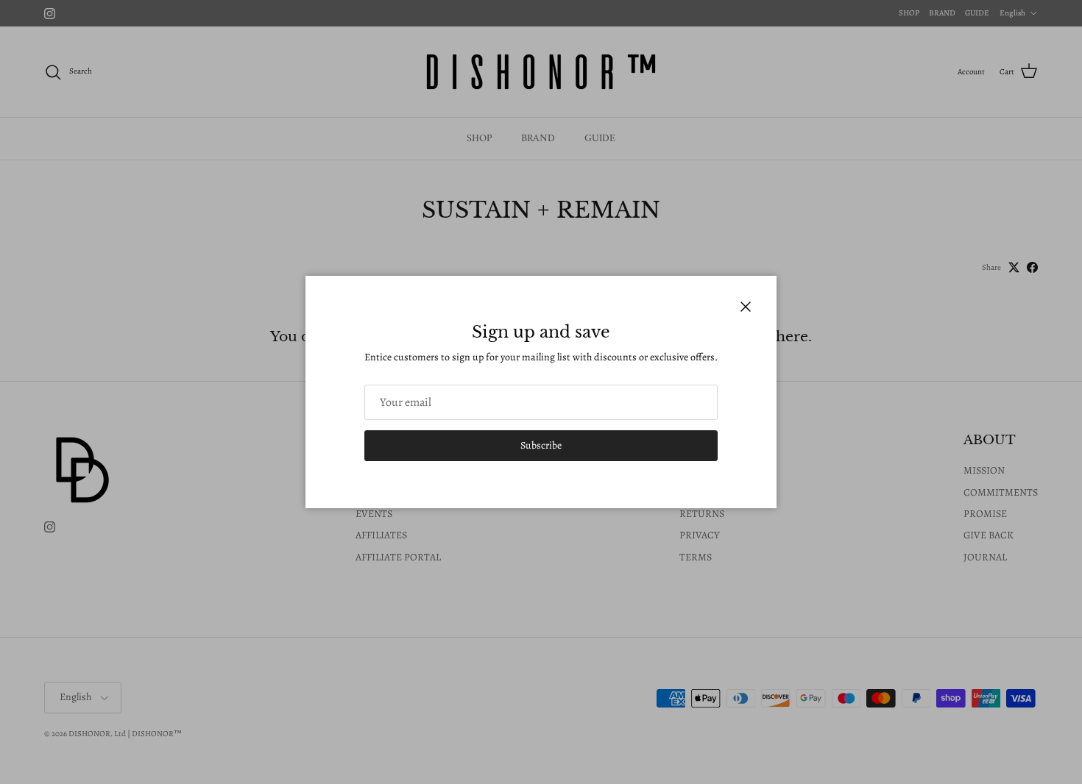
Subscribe (541, 445)
